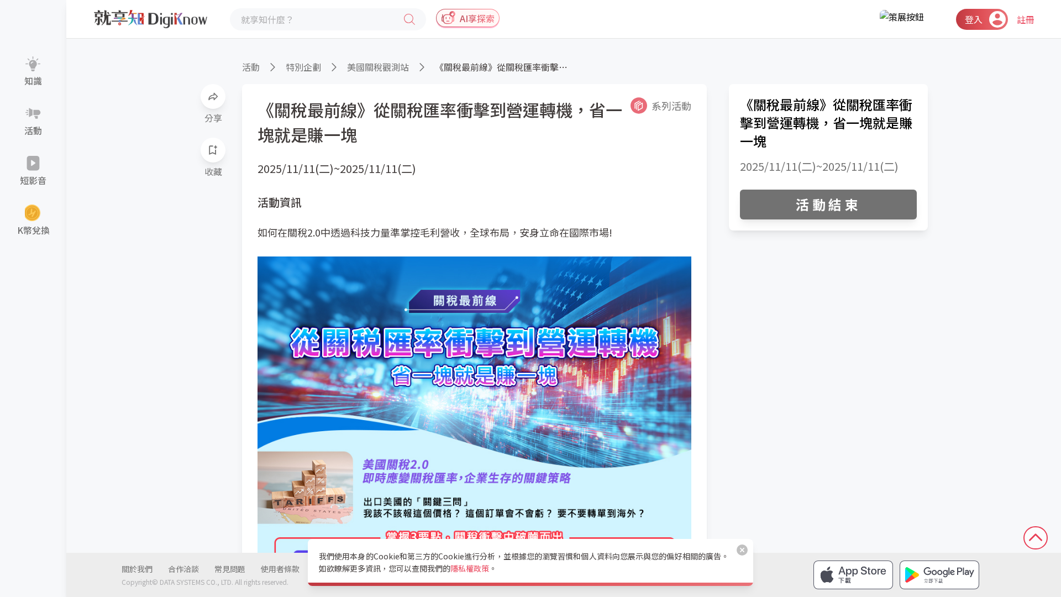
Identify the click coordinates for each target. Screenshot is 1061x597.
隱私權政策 (469, 568)
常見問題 (229, 568)
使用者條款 (280, 568)
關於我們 (137, 568)
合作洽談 (183, 568)
